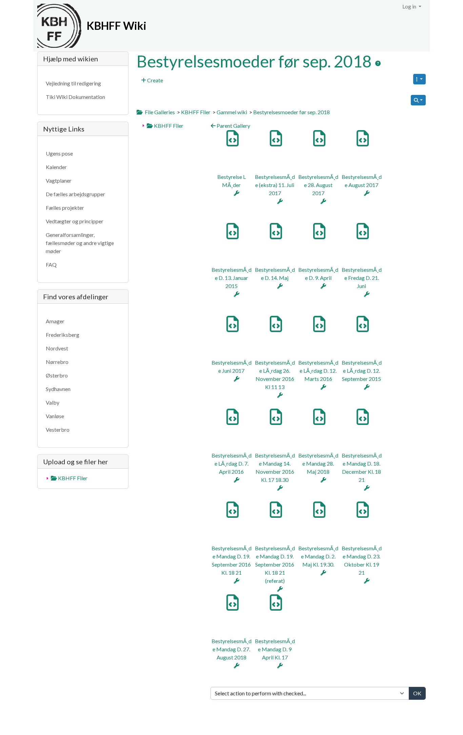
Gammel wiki (232, 112)
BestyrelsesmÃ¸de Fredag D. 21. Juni (362, 277)
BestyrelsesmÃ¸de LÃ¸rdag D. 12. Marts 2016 (318, 370)
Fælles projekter (65, 207)
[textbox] (310, 693)
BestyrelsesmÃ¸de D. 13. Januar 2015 (231, 277)
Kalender (56, 167)
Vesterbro (57, 429)
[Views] (419, 79)
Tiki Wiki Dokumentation (75, 97)
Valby (52, 402)
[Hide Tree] (140, 112)
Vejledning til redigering (73, 83)
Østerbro (57, 375)
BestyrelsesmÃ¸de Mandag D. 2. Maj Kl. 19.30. (318, 556)
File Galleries (160, 112)
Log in (409, 6)
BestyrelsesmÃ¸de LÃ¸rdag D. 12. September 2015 (362, 370)
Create (154, 80)
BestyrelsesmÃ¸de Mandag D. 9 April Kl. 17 (275, 649)
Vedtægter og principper (74, 221)
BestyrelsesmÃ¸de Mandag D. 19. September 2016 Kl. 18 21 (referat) (275, 564)
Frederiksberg (62, 334)
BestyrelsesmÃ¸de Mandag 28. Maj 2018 (318, 463)
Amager (55, 321)
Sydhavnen (58, 389)
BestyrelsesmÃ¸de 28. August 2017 (318, 184)
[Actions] (236, 193)
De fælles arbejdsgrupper (75, 194)
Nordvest (57, 348)
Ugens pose (59, 153)
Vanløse (55, 416)
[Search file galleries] (418, 100)
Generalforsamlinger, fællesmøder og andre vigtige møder (80, 242)
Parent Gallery (233, 125)
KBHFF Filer (195, 112)
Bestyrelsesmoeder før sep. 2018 (256, 61)
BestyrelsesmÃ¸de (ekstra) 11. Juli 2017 (275, 184)
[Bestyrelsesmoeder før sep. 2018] (378, 63)
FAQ (51, 264)
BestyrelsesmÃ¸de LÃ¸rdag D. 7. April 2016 (231, 463)
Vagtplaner (59, 180)
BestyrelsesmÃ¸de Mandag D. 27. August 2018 (231, 649)
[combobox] (309, 693)
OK (417, 693)
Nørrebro (57, 362)
